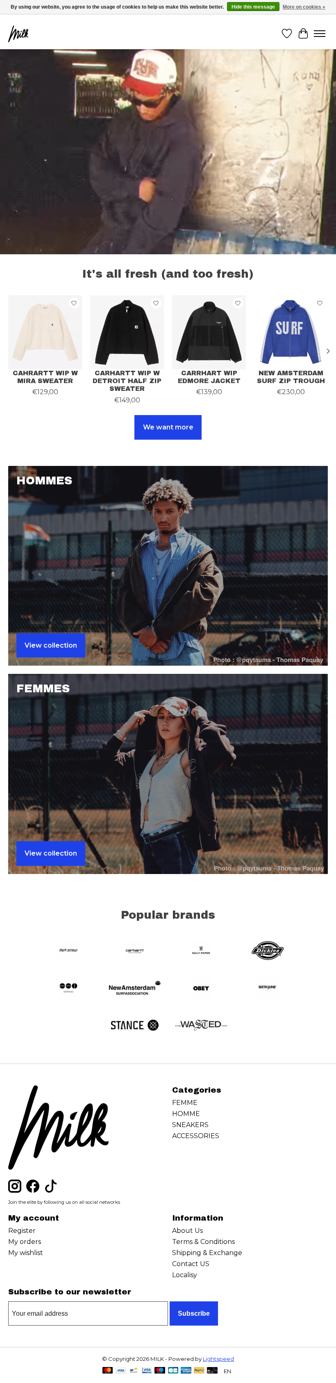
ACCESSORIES (195, 1136)
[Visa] (121, 1371)
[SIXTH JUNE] (267, 988)
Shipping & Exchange (207, 1253)
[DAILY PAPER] (201, 951)
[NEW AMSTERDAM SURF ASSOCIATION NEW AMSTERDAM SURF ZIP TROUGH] (291, 332)
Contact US (190, 1264)
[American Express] (186, 1371)
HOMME (186, 1114)
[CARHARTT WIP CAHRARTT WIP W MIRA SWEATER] (45, 332)
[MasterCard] (107, 1371)
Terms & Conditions (203, 1242)
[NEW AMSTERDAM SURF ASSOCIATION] (135, 988)
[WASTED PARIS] (201, 1026)
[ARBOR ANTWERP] (68, 951)
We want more (168, 427)
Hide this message (253, 7)
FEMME (185, 1103)
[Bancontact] (134, 1371)
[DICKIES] (267, 951)
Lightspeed (218, 1359)
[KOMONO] (68, 988)
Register (22, 1231)
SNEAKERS (190, 1125)
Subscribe (194, 1313)
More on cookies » (304, 7)
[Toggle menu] (319, 33)
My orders (24, 1242)
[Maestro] (159, 1371)
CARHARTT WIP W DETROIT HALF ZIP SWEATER (127, 381)
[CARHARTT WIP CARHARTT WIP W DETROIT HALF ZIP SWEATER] (127, 332)
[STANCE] (135, 1026)
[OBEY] (201, 988)
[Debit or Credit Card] (212, 1371)
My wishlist (25, 1253)
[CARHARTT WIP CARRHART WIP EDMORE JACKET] (209, 332)
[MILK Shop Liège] (18, 33)
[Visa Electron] (147, 1371)
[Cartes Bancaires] (173, 1371)
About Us (187, 1231)
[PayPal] (199, 1371)
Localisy (184, 1275)
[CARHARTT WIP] (135, 951)
